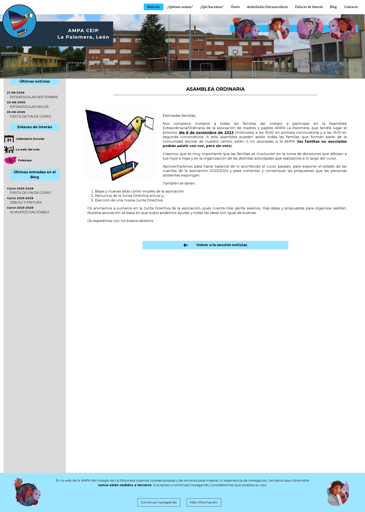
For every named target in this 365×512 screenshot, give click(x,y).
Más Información (204, 502)
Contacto (351, 6)
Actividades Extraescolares (267, 6)
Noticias (153, 6)
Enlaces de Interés (309, 6)
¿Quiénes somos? (180, 6)
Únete (235, 6)
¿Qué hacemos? (212, 6)
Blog (333, 6)
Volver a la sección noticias (217, 245)
